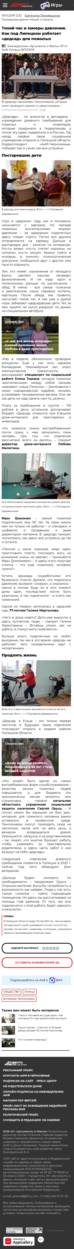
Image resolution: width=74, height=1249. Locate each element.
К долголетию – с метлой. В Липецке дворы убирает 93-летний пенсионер (40, 1029)
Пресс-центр (46, 1081)
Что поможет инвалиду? (32, 1039)
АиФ (42, 109)
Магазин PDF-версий (19, 1100)
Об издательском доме (22, 1086)
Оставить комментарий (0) (37, 962)
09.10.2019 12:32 (12, 15)
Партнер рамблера (55, 1230)
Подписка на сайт (18, 1081)
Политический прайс (21, 1114)
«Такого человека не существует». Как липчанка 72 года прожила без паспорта (42, 1017)
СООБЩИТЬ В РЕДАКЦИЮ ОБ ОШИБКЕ (31, 1120)
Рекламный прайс (18, 1070)
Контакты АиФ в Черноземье (26, 1075)
